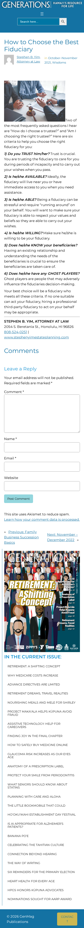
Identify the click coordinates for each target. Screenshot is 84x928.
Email (10, 458)
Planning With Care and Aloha (34, 796)
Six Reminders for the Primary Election (41, 872)
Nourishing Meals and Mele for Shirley (41, 702)
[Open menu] (42, 13)
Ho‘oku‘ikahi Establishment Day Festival (42, 814)
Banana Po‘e (18, 836)
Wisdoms (59, 62)
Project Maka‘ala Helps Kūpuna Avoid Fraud (40, 713)
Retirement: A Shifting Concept (34, 666)
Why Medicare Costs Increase (33, 675)
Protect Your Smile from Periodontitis (41, 775)
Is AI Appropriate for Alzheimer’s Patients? (35, 825)
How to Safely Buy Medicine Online (38, 745)
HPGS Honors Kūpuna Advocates (36, 890)
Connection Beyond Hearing (32, 854)
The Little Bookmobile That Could (36, 805)
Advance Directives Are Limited (34, 684)
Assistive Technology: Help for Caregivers (34, 725)
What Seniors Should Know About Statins (37, 786)
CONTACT (67, 919)
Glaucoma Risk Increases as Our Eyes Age (39, 756)
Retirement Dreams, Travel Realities (38, 693)
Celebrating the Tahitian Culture (36, 845)
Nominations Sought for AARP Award (40, 899)
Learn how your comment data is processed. (42, 519)
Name (10, 439)
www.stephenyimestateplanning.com (36, 337)
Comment (14, 392)
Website (11, 478)
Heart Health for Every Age (31, 881)
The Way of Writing (24, 863)
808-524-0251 (15, 332)
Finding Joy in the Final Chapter (35, 736)
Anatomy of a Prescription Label (36, 766)
